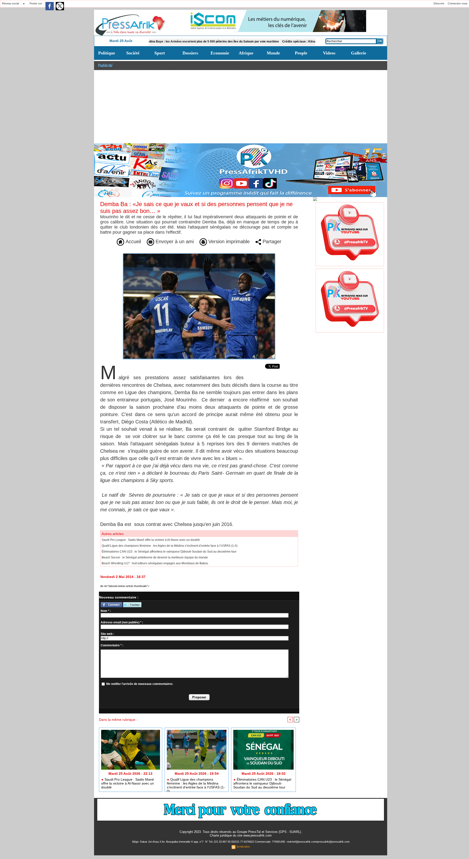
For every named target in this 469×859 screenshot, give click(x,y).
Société (132, 53)
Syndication (243, 846)
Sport (159, 53)
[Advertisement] (240, 107)
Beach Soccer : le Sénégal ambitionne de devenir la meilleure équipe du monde (155, 557)
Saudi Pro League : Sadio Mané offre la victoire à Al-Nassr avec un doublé (151, 540)
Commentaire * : (112, 645)
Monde (273, 53)
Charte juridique (221, 835)
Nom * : (106, 611)
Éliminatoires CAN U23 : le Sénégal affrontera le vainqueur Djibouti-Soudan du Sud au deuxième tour (169, 551)
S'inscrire (438, 3)
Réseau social (10, 3)
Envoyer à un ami (174, 241)
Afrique (246, 53)
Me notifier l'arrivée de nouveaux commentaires (139, 684)
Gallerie (358, 53)
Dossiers (190, 53)
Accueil (132, 241)
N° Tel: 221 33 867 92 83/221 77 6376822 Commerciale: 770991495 (245, 841)
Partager (271, 241)
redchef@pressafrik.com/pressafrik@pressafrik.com (318, 841)
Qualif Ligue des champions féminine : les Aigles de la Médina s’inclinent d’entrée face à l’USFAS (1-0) (169, 545)
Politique (106, 53)
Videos (329, 53)
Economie (220, 53)
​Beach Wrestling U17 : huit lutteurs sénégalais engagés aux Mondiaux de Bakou (155, 563)
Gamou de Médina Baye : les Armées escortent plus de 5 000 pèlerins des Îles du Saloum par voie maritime (177, 41)
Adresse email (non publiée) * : (122, 622)
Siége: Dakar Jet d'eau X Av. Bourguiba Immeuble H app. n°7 (168, 841)
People (301, 53)
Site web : (107, 634)
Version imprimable (228, 241)
